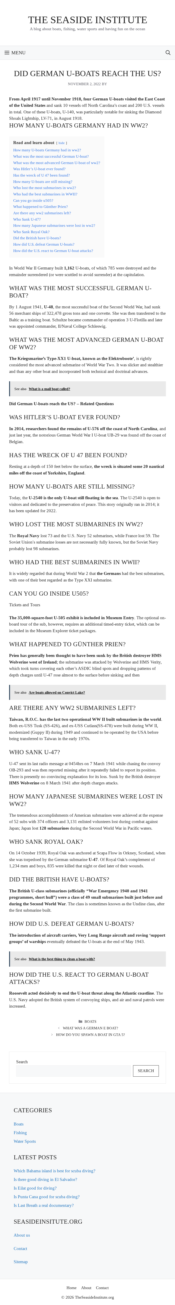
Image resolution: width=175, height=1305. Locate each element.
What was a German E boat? (90, 1028)
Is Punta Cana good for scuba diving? (47, 1196)
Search (22, 1061)
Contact (20, 1248)
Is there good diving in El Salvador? (45, 1179)
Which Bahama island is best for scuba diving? (54, 1170)
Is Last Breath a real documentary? (44, 1205)
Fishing (20, 1132)
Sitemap (21, 1261)
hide (62, 143)
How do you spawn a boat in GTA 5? (90, 1035)
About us (22, 1235)
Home (72, 1287)
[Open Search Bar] (168, 53)
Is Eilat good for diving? (35, 1188)
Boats (90, 1021)
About (86, 1287)
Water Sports (25, 1141)
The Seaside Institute (87, 19)
